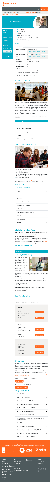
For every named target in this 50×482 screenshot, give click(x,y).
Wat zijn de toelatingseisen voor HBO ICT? (26, 407)
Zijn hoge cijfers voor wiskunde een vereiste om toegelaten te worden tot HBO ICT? (30, 419)
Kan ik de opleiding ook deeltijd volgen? (25, 426)
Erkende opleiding (21, 219)
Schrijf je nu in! (19, 381)
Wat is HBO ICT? (20, 394)
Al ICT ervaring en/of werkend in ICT (25, 139)
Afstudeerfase (20, 208)
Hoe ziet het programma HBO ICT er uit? (25, 414)
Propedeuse (19, 194)
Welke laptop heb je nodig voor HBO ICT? (26, 436)
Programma (5, 40)
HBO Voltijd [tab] (19, 46)
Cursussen (4, 471)
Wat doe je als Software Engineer (24, 128)
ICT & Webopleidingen (14, 14)
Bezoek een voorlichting (7, 55)
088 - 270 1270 (17, 461)
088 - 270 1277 (17, 468)
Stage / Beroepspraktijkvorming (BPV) (25, 212)
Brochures (10, 468)
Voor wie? (19, 135)
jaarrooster (45, 241)
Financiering (5, 45)
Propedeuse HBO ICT (21, 251)
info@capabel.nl (17, 463)
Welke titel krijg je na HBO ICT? (23, 397)
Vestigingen (5, 479)
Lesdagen (19, 215)
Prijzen (4, 35)
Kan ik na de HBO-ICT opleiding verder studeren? (27, 433)
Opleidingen (5, 14)
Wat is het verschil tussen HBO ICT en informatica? (28, 404)
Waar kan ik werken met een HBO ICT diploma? (27, 400)
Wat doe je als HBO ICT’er (22, 125)
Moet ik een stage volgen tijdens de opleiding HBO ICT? (29, 429)
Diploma (19, 222)
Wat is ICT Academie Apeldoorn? (24, 422)
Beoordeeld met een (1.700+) (11, 12)
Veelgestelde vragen (7, 48)
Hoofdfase (19, 198)
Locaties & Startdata (7, 43)
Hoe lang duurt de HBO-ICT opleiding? (25, 411)
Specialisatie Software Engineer (24, 201)
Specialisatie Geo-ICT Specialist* (24, 205)
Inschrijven (45, 9)
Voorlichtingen (11, 466)
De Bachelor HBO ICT (7, 37)
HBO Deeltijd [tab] (27, 46)
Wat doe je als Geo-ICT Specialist (24, 132)
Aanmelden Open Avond (21, 121)
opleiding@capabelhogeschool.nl (21, 470)
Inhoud (18, 191)
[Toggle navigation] (3, 9)
